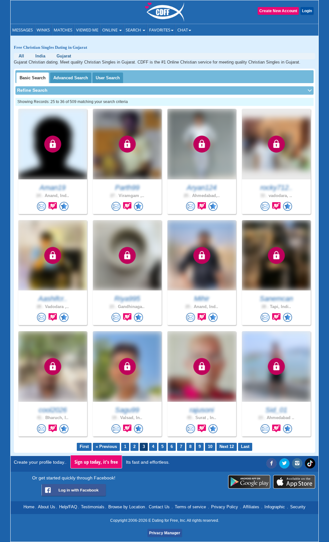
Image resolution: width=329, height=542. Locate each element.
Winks (43, 30)
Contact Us (159, 506)
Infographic (274, 506)
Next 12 (226, 446)
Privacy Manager (164, 533)
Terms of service (190, 506)
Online (110, 30)
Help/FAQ (68, 506)
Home (28, 506)
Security (298, 506)
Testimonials (92, 506)
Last (245, 446)
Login (307, 11)
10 (210, 446)
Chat (182, 30)
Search (134, 30)
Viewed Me (87, 30)
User (108, 77)
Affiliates (251, 506)
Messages (22, 30)
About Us (46, 506)
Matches (63, 30)
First (84, 446)
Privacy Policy (224, 506)
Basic (33, 77)
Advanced (70, 77)
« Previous (106, 446)
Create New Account (278, 11)
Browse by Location (126, 506)
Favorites (159, 30)
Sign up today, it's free (96, 462)
